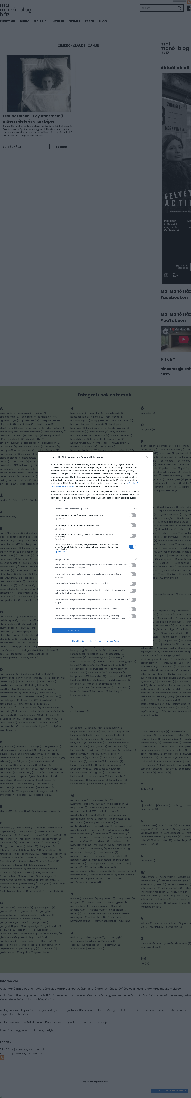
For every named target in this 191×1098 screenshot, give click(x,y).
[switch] (132, 515)
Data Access (95, 641)
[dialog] (95, 549)
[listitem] (95, 508)
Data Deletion (78, 641)
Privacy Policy (112, 641)
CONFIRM (74, 630)
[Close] (147, 457)
